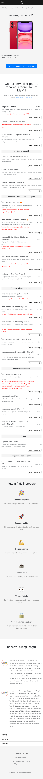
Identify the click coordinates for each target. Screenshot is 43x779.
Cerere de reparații (34, 117)
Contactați (5, 744)
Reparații (4, 734)
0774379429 (24, 753)
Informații (5, 739)
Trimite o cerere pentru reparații (21, 66)
